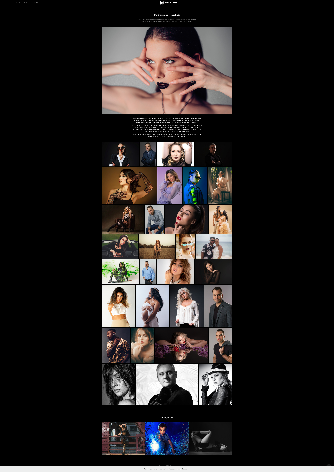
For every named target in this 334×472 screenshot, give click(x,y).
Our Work (27, 3)
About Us (19, 3)
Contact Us (35, 3)
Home (12, 3)
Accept (179, 469)
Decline (184, 469)
